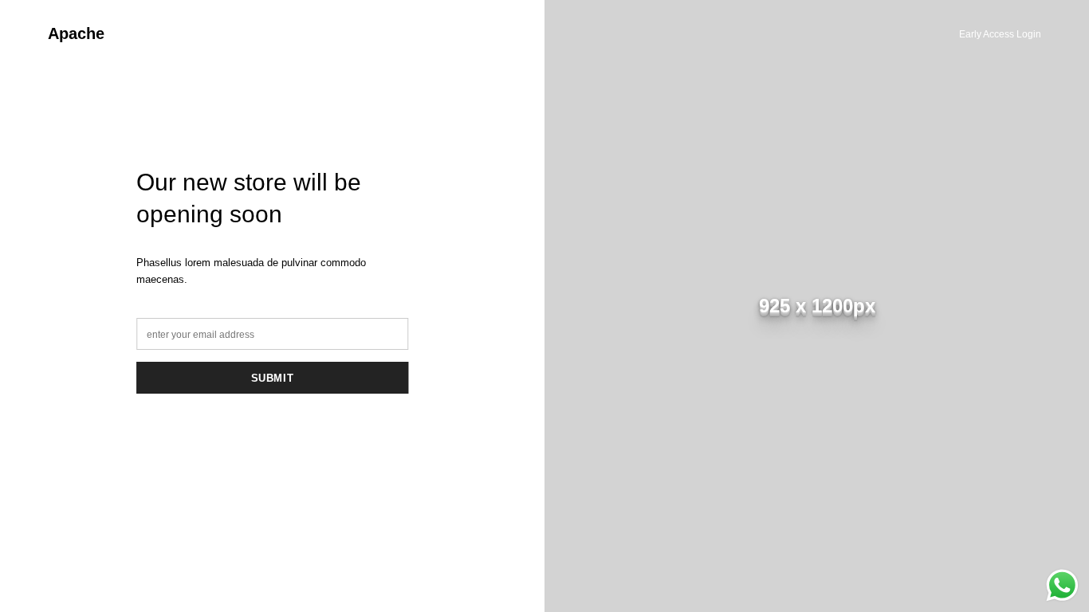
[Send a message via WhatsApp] (1062, 585)
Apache (76, 33)
